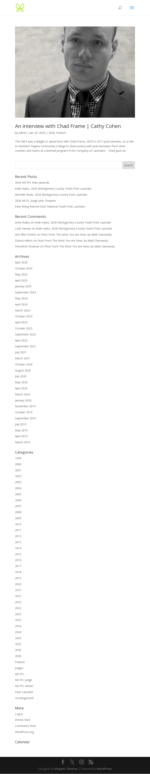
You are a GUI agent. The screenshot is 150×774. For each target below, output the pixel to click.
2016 (18, 560)
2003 (18, 482)
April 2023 (21, 322)
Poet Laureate (24, 692)
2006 (18, 500)
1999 (18, 458)
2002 (18, 476)
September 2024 (25, 292)
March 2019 (22, 442)
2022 (18, 602)
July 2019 (20, 424)
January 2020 (23, 400)
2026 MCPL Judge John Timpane (35, 200)
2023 (18, 614)
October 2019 (23, 412)
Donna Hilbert (24, 240)
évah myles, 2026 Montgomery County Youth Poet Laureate (53, 188)
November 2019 (25, 406)
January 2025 (23, 286)
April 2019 (21, 436)
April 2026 (21, 262)
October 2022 (23, 328)
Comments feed (25, 726)
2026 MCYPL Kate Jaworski (32, 182)
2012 (18, 536)
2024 (18, 626)
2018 (18, 572)
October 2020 (23, 364)
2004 (18, 488)
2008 (18, 512)
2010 (18, 524)
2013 (18, 542)
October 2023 (23, 316)
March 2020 (22, 394)
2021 (18, 590)
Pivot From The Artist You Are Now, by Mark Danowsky (76, 234)
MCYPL (19, 674)
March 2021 (22, 358)
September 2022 (25, 334)
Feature (61, 133)
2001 (18, 470)
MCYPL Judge (23, 680)
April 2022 (21, 340)
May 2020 (21, 382)
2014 (18, 548)
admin (23, 133)
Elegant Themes (66, 768)
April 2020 (21, 388)
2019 (18, 578)
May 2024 (21, 298)
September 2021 (25, 346)
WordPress (104, 768)
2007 (18, 506)
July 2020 (20, 376)
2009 (18, 518)
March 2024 (22, 310)
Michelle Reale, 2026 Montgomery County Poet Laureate (51, 194)
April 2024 (21, 304)
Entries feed (22, 720)
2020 (51, 133)
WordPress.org (24, 732)
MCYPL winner (24, 686)
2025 (18, 638)
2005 (18, 494)
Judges (19, 668)
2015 (18, 554)
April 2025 (21, 280)
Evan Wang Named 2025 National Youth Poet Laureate (50, 206)
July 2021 (20, 352)
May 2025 (21, 274)
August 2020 (23, 370)
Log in (19, 714)
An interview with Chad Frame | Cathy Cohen (68, 125)
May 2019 (21, 430)
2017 (18, 566)
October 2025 (23, 268)
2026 (18, 650)
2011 (18, 530)
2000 (18, 464)
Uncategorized (24, 698)
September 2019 (25, 418)
